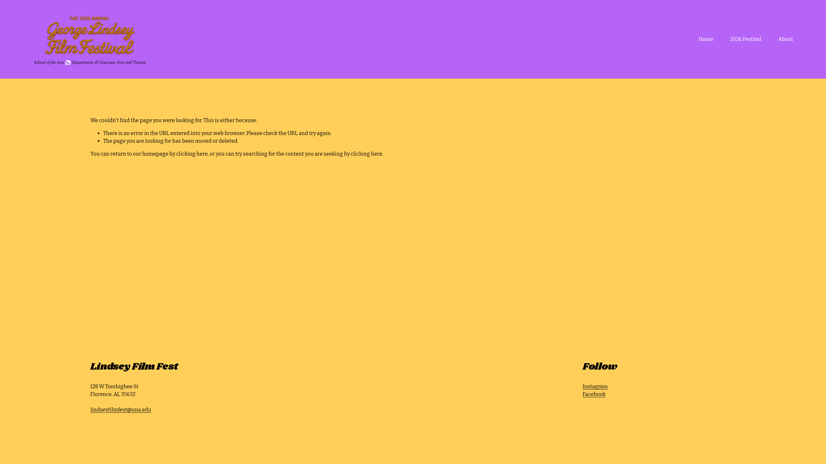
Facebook (594, 394)
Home (706, 39)
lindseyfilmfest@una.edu (120, 410)
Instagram (595, 386)
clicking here (192, 154)
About (785, 39)
